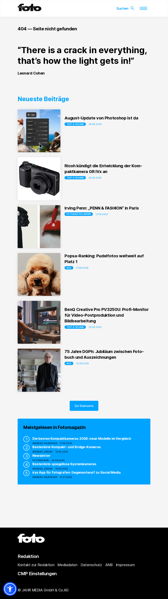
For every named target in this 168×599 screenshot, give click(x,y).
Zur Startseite (84, 406)
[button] (10, 589)
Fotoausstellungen (79, 214)
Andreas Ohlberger (44, 443)
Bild (69, 268)
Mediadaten (67, 565)
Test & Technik (75, 124)
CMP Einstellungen (37, 573)
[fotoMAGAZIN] (29, 9)
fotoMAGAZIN (40, 460)
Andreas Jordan (42, 451)
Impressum (125, 565)
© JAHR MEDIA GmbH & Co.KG (43, 590)
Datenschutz (91, 565)
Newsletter (41, 456)
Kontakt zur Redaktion (36, 565)
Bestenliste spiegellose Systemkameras (64, 464)
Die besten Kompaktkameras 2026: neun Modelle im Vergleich (81, 438)
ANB (109, 565)
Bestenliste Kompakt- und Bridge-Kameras (66, 447)
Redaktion (28, 556)
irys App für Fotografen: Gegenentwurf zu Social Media (76, 472)
